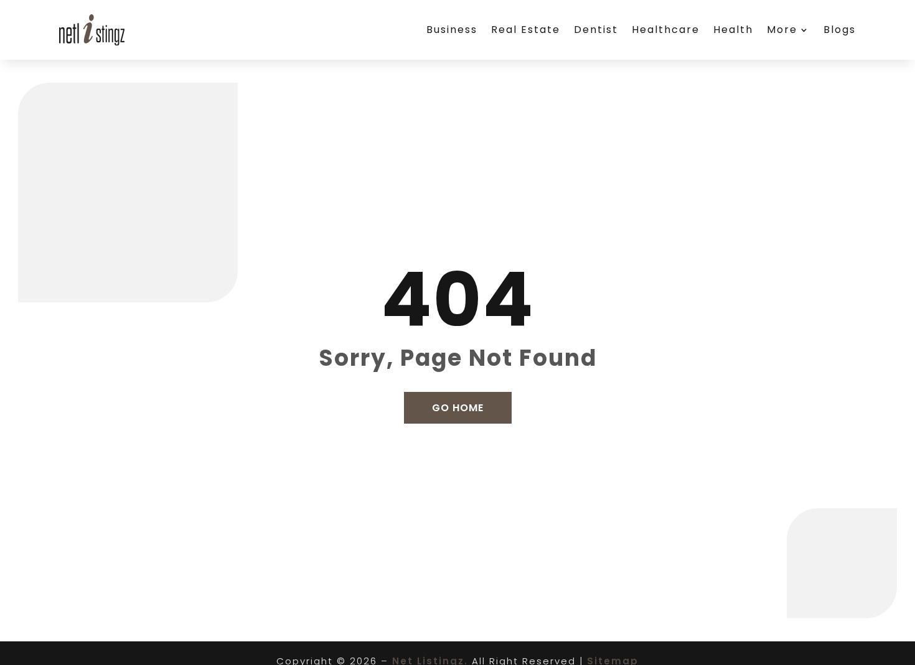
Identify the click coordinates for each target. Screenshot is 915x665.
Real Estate (525, 29)
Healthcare (666, 29)
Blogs (840, 29)
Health (733, 29)
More (782, 29)
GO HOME (458, 408)
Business (451, 29)
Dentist (596, 29)
